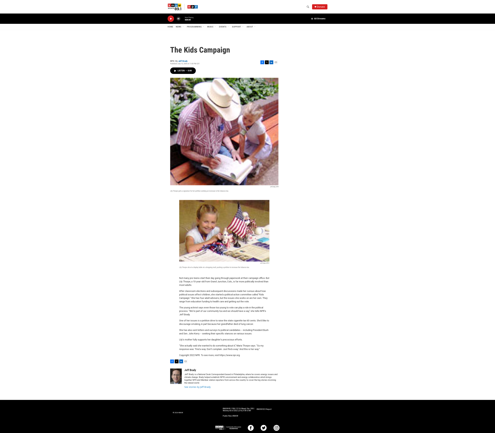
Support (236, 27)
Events (222, 27)
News (178, 27)
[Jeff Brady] (176, 376)
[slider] (182, 18)
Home (170, 27)
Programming (194, 27)
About (250, 27)
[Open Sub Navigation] (183, 27)
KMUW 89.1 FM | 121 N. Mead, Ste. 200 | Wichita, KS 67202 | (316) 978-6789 (238, 410)
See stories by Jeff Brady (197, 386)
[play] (171, 18)
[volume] (178, 19)
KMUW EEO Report (264, 409)
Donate (321, 6)
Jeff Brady (183, 61)
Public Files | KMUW (230, 416)
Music (210, 27)
